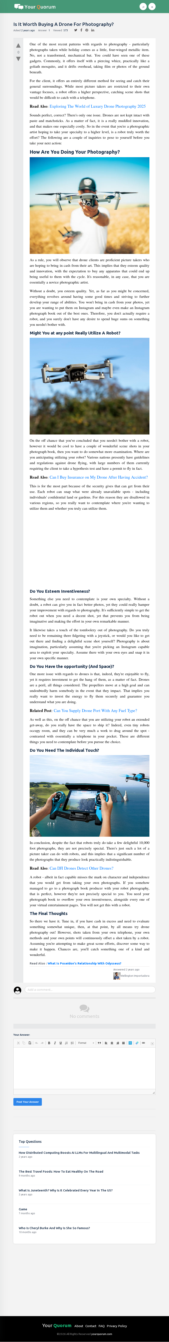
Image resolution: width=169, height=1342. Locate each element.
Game (23, 1209)
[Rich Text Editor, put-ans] (84, 1068)
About (78, 1326)
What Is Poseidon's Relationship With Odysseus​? (84, 963)
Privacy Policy (117, 1326)
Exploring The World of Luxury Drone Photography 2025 (98, 106)
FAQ (102, 1326)
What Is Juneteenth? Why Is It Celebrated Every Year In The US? (66, 1190)
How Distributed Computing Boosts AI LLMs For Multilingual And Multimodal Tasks (79, 1152)
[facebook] (79, 30)
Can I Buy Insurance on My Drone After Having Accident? (99, 477)
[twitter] (74, 30)
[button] (18, 1043)
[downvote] (18, 59)
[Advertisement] (90, 550)
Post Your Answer (27, 1101)
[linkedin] (91, 30)
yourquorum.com (101, 1334)
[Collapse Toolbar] (152, 1043)
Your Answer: (21, 1034)
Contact (90, 1326)
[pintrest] (85, 30)
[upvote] (18, 44)
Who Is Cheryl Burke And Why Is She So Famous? (54, 1228)
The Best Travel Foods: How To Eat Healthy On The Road (61, 1171)
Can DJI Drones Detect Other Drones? (81, 868)
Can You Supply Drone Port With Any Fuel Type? (95, 710)
